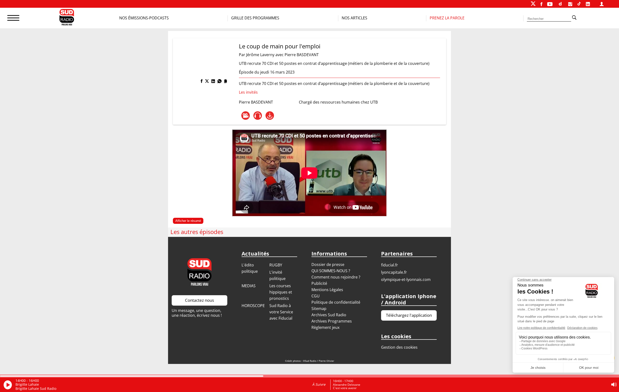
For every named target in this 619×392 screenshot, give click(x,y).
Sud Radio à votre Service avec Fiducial (281, 312)
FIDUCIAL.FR (389, 265)
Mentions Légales (327, 289)
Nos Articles (354, 18)
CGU (315, 296)
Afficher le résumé (188, 221)
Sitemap (318, 308)
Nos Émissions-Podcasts (144, 18)
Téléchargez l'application (409, 315)
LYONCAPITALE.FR (394, 272)
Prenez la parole (447, 18)
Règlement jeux (325, 327)
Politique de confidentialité (335, 302)
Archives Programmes (331, 321)
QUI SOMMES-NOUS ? (330, 270)
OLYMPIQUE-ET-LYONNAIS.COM (406, 279)
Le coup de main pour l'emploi (279, 46)
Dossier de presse (327, 264)
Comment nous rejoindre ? (336, 277)
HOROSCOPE (253, 305)
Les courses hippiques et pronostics (280, 292)
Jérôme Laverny (260, 54)
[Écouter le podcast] (257, 115)
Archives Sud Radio (328, 314)
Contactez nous (199, 300)
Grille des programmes (255, 18)
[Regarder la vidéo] (245, 115)
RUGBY (275, 265)
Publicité (319, 283)
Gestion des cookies (399, 347)
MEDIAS (249, 285)
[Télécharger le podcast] (269, 115)
